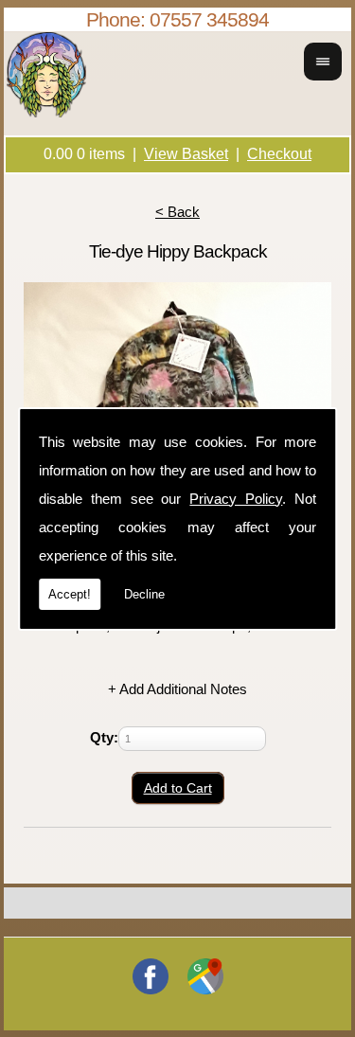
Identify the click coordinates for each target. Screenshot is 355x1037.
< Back (177, 212)
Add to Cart (178, 788)
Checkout (279, 154)
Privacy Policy (235, 499)
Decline (144, 594)
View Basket (186, 154)
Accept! (69, 594)
